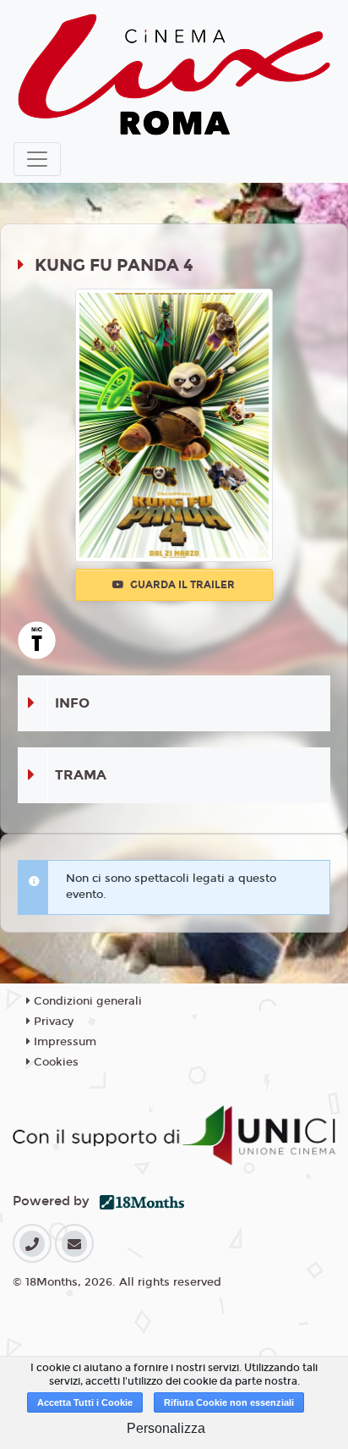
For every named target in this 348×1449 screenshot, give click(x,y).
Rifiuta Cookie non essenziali (229, 1402)
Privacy (51, 1021)
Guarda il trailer (181, 585)
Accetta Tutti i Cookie (85, 1402)
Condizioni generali (86, 1001)
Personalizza (166, 1428)
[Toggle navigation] (37, 159)
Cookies (54, 1062)
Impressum (63, 1042)
